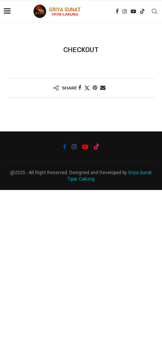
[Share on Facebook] (79, 88)
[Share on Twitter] (87, 88)
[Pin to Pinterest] (95, 88)
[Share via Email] (102, 88)
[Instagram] (124, 11)
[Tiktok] (142, 11)
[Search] (154, 11)
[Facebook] (117, 11)
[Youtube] (133, 11)
